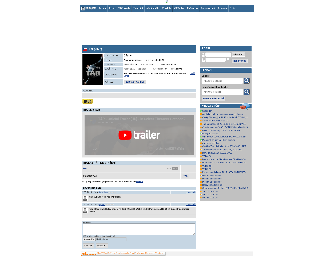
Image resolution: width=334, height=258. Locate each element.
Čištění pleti (139, 253)
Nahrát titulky (153, 8)
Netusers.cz (149, 253)
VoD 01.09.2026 (210, 191)
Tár (84, 167)
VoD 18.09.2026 (210, 198)
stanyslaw (103, 192)
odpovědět (191, 192)
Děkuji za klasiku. (210, 133)
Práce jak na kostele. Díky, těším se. (219, 140)
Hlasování (138, 8)
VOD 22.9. (207, 169)
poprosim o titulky (210, 143)
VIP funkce (179, 8)
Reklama (222, 8)
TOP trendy (124, 8)
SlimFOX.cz (102, 253)
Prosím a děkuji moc (211, 175)
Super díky (207, 111)
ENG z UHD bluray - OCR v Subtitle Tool (221, 130)
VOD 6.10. (207, 156)
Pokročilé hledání (213, 99)
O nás (232, 8)
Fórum (102, 8)
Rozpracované (208, 8)
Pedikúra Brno (114, 253)
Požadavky (192, 8)
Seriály (112, 8)
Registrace (239, 61)
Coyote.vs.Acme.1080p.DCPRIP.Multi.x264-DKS (225, 127)
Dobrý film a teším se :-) (213, 185)
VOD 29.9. (207, 166)
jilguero (101, 204)
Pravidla (166, 8)
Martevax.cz (88, 254)
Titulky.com (160, 253)
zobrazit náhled (135, 82)
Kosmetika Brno (127, 253)
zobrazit (139, 182)
